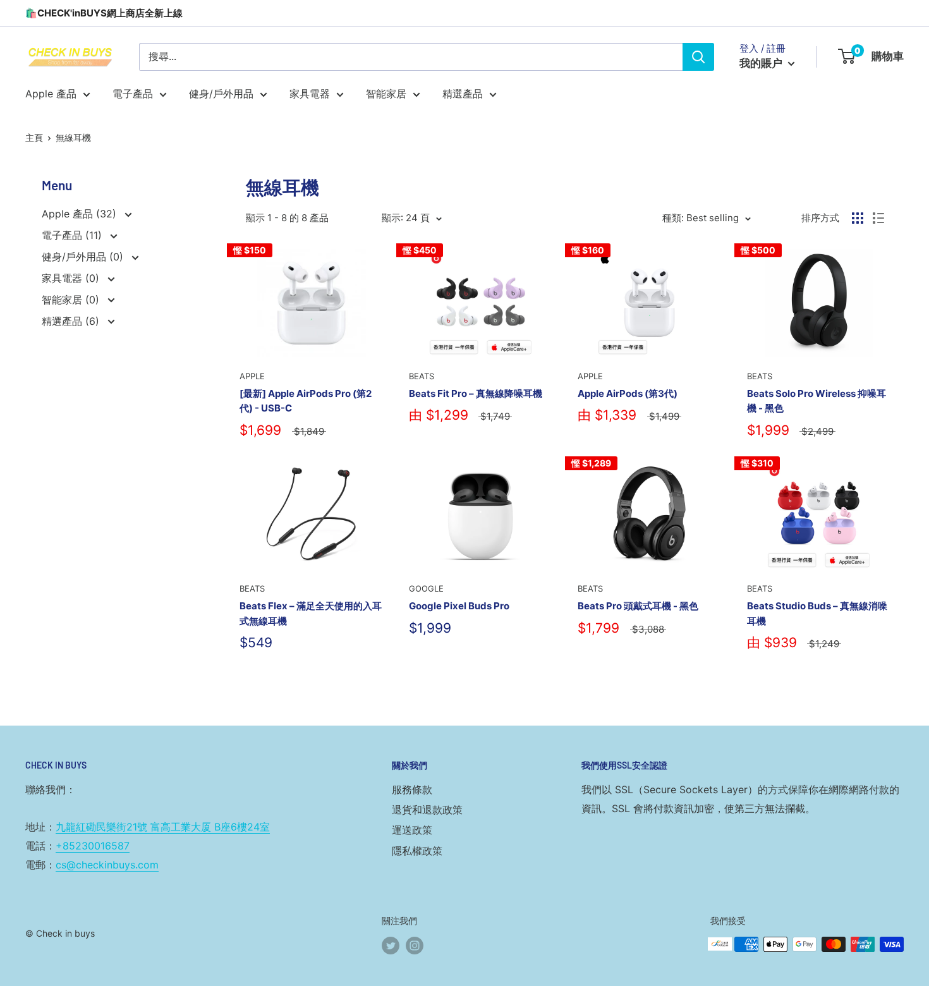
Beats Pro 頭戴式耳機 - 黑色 (638, 606)
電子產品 (132, 93)
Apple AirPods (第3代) (627, 393)
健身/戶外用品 (221, 93)
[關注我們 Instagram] (414, 945)
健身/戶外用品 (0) (84, 256)
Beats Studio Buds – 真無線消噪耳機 (817, 613)
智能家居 (386, 93)
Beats (421, 376)
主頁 (34, 137)
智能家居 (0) (72, 299)
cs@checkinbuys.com (107, 864)
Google (426, 588)
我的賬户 (762, 63)
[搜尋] (698, 57)
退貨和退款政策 (427, 809)
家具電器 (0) (72, 278)
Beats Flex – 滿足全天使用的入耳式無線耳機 (311, 613)
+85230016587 (93, 845)
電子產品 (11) (73, 235)
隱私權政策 (417, 850)
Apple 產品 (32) (80, 213)
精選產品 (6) (72, 321)
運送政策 (412, 830)
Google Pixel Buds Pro (459, 606)
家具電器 (309, 93)
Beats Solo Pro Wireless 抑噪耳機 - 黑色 (816, 400)
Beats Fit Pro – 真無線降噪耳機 (475, 393)
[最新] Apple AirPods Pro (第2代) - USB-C (306, 400)
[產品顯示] (857, 218)
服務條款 (412, 789)
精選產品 (462, 93)
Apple (252, 376)
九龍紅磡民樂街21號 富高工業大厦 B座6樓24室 (163, 826)
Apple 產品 (50, 93)
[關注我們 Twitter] (390, 945)
